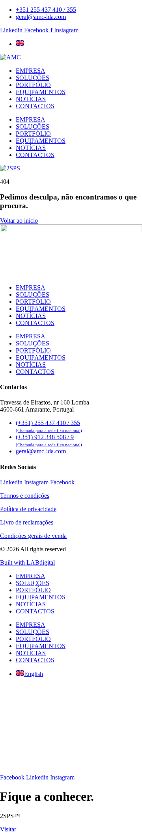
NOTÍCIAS (31, 99)
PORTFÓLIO (33, 84)
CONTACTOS (35, 106)
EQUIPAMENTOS (40, 92)
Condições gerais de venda (33, 535)
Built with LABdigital (27, 562)
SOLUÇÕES (32, 77)
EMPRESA (30, 70)
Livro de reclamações (26, 522)
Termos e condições (24, 495)
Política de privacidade (28, 509)
